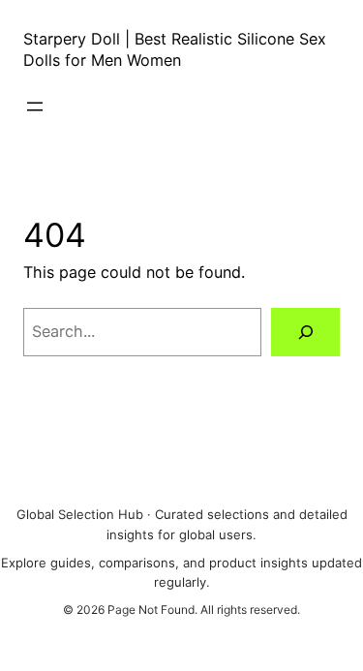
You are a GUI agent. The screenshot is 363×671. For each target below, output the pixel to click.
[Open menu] (34, 106)
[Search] (305, 332)
